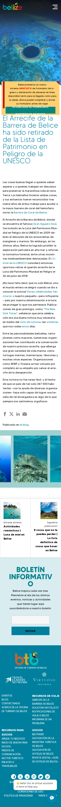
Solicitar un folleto (45, 707)
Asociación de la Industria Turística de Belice (44, 742)
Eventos (7, 695)
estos (26, 326)
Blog (5, 699)
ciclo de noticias (31, 322)
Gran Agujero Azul (44, 223)
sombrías (52, 322)
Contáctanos (11, 703)
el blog (24, 424)
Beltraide (38, 734)
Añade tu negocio (13, 738)
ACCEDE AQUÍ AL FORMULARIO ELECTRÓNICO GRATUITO (30, 110)
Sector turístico (12, 758)
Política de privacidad (18, 795)
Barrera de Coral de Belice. (30, 212)
